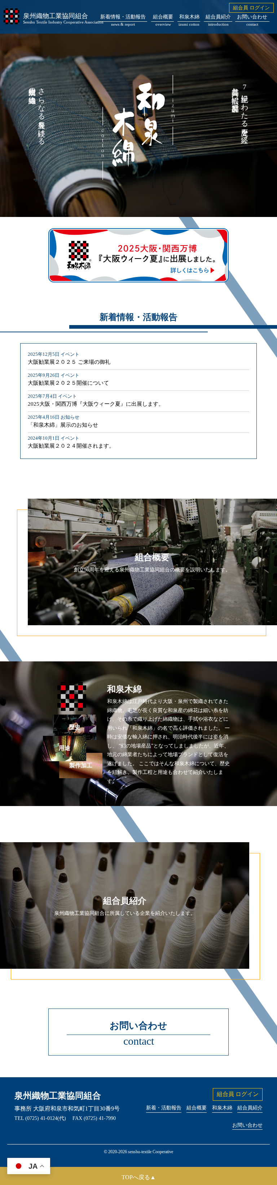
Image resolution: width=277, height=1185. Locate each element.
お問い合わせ (252, 17)
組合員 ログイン (251, 7)
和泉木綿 (189, 17)
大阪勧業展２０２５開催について (68, 383)
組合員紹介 (218, 17)
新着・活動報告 (163, 1108)
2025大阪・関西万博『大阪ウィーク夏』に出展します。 (96, 404)
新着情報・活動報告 (123, 17)
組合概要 (163, 17)
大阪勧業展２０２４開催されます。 (71, 446)
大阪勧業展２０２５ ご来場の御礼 (69, 362)
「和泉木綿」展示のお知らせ (63, 425)
